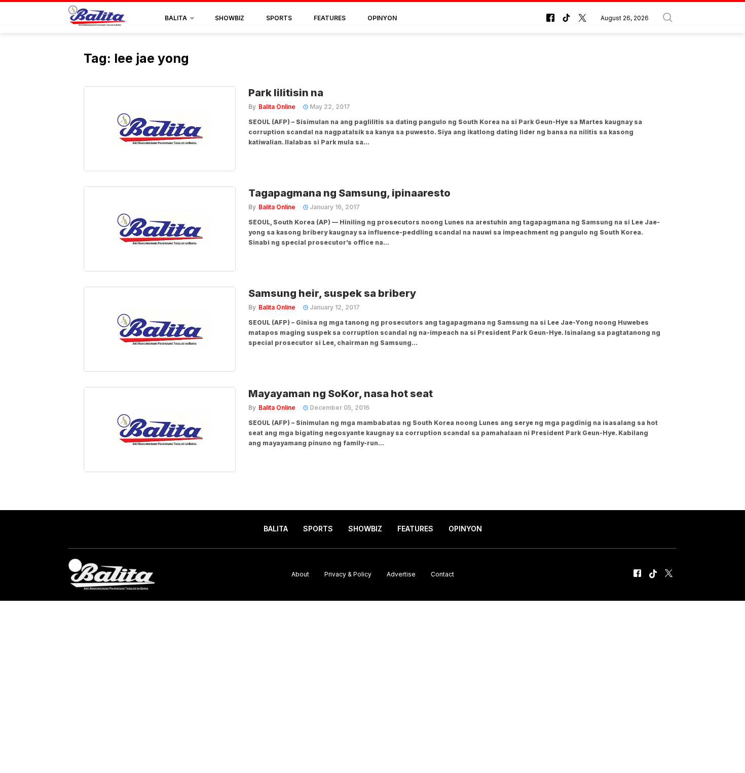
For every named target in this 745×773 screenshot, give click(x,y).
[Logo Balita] (96, 18)
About (300, 574)
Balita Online (276, 106)
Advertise (401, 574)
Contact (442, 574)
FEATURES (330, 18)
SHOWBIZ (229, 18)
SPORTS (279, 18)
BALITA (176, 18)
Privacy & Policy (347, 574)
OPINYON (382, 18)
